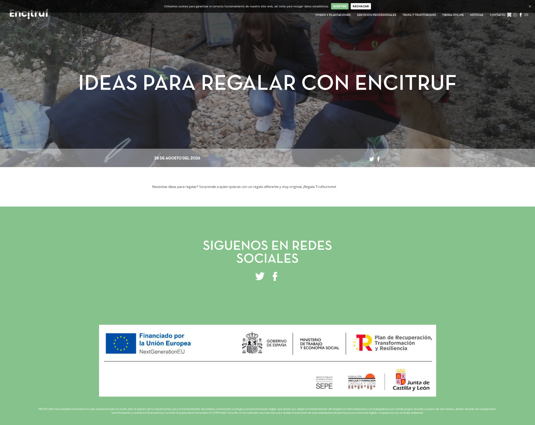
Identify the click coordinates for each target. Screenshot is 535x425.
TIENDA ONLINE (453, 15)
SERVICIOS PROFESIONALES (376, 15)
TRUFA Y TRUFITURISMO (419, 15)
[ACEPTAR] (530, 6)
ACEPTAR (340, 6)
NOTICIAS (476, 15)
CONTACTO (498, 15)
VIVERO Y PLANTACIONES (333, 15)
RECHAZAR (361, 6)
